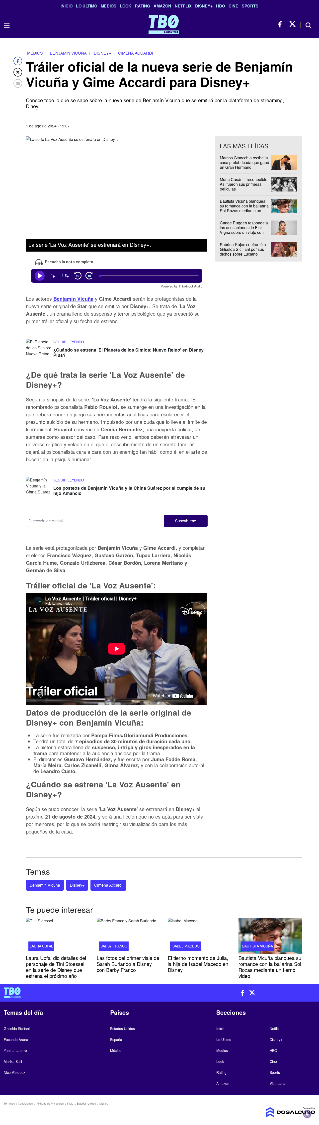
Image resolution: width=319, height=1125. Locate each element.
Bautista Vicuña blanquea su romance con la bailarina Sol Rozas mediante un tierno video (244, 208)
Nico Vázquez (14, 1072)
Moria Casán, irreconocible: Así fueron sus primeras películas (244, 184)
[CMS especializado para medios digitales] (279, 1112)
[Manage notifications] (307, 1114)
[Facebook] (17, 61)
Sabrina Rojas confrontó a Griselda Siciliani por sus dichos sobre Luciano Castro (243, 252)
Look (125, 6)
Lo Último (86, 6)
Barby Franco (113, 945)
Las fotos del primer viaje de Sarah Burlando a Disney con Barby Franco (128, 963)
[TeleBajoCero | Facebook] (281, 24)
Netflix (183, 6)
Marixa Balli (13, 1061)
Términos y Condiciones (18, 1103)
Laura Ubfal (41, 945)
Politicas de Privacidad (50, 1103)
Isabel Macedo (185, 945)
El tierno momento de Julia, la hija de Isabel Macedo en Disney (198, 963)
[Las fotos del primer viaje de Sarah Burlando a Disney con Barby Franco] (128, 936)
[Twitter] (17, 72)
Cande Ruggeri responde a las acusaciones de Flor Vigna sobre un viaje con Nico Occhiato (244, 230)
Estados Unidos (122, 1028)
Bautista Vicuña (257, 945)
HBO (220, 6)
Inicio (67, 6)
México (115, 1050)
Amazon (162, 6)
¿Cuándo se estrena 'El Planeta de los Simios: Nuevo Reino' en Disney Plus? (128, 352)
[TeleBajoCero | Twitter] (292, 24)
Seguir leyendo (68, 341)
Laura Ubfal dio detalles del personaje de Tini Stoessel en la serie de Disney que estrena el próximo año (56, 966)
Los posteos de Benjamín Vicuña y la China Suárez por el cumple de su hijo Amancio (129, 491)
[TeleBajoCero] (80, 992)
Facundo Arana (16, 1039)
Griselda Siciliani (17, 1028)
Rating (142, 6)
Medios (108, 6)
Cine (233, 6)
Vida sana (277, 1083)
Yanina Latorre (15, 1050)
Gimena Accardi (108, 885)
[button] (186, 521)
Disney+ (204, 6)
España (116, 1039)
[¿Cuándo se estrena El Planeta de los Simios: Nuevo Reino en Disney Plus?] (38, 348)
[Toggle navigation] (6, 25)
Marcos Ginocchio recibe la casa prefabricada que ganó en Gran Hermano (244, 162)
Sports (250, 6)
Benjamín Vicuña (73, 298)
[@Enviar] (17, 83)
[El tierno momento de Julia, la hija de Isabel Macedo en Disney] (199, 936)
